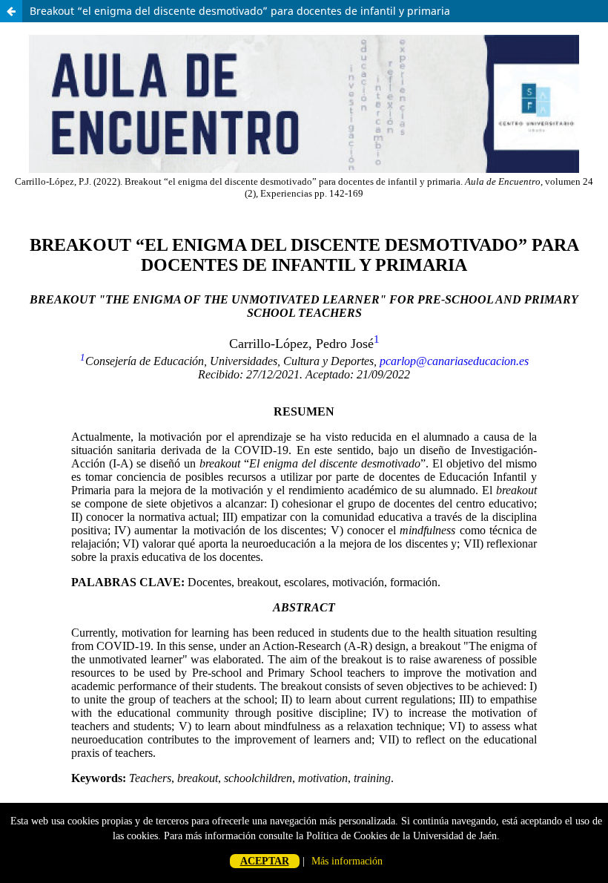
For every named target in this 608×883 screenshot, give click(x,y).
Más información (347, 861)
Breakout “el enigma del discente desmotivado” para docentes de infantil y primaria (240, 11)
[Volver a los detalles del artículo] (11, 11)
